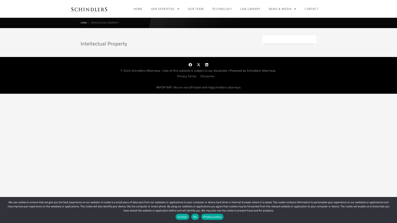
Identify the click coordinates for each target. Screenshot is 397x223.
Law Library (250, 9)
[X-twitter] (198, 64)
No (195, 216)
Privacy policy (212, 216)
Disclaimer (208, 76)
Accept (182, 216)
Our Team (196, 9)
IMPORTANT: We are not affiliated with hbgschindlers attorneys (198, 87)
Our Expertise (163, 9)
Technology (222, 9)
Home (138, 9)
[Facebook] (190, 64)
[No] (392, 210)
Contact (311, 9)
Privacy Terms (186, 76)
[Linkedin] (206, 64)
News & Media (280, 9)
